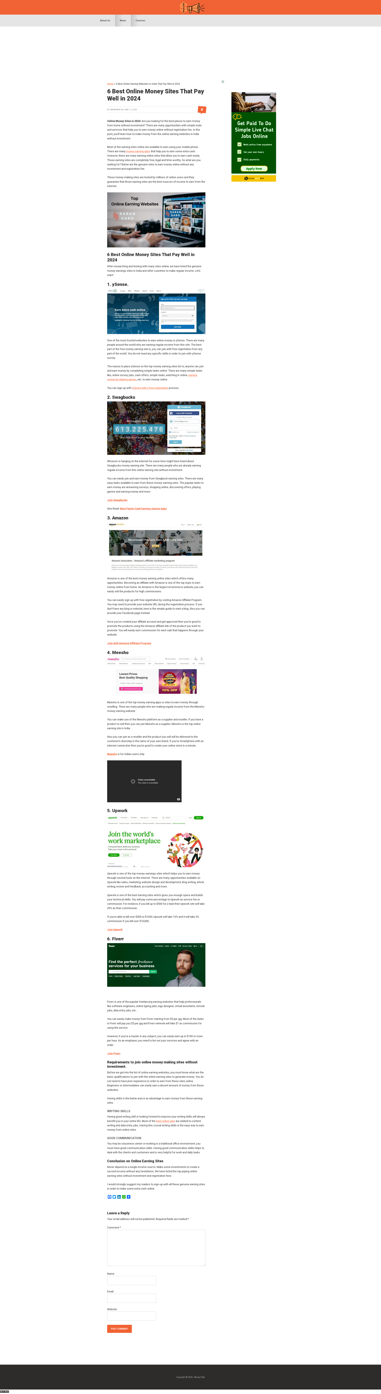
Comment (114, 1227)
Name (110, 1273)
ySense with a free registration (150, 388)
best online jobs (165, 1121)
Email (110, 1291)
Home (110, 83)
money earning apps (138, 151)
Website (112, 1309)
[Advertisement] (190, 49)
